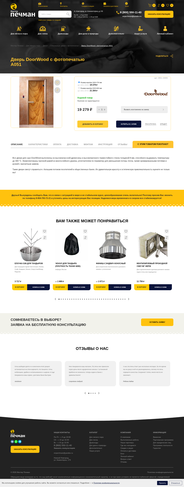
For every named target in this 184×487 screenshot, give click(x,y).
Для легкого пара (96, 437)
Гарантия (157, 448)
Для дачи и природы (97, 445)
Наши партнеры (127, 443)
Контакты (64, 6)
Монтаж (88, 144)
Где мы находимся (128, 445)
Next (128, 299)
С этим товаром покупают (153, 144)
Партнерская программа (163, 440)
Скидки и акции (88, 6)
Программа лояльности (162, 445)
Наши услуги (94, 451)
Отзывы (122, 144)
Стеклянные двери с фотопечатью (64, 46)
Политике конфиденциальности (107, 483)
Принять (162, 483)
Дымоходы (93, 443)
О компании (43, 6)
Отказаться (175, 483)
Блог (127, 6)
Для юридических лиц (162, 443)
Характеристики (38, 144)
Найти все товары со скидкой (49, 20)
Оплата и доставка (111, 6)
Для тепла (93, 440)
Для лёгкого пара (33, 46)
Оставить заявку (157, 322)
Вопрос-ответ (126, 459)
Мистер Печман (17, 46)
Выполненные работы (130, 440)
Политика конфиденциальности (160, 472)
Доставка (72, 144)
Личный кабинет (127, 456)
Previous (55, 299)
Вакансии (157, 437)
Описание (17, 144)
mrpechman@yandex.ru (131, 16)
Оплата (57, 144)
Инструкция (105, 144)
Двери (45, 46)
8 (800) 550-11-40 (130, 12)
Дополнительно (95, 448)
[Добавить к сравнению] (57, 90)
